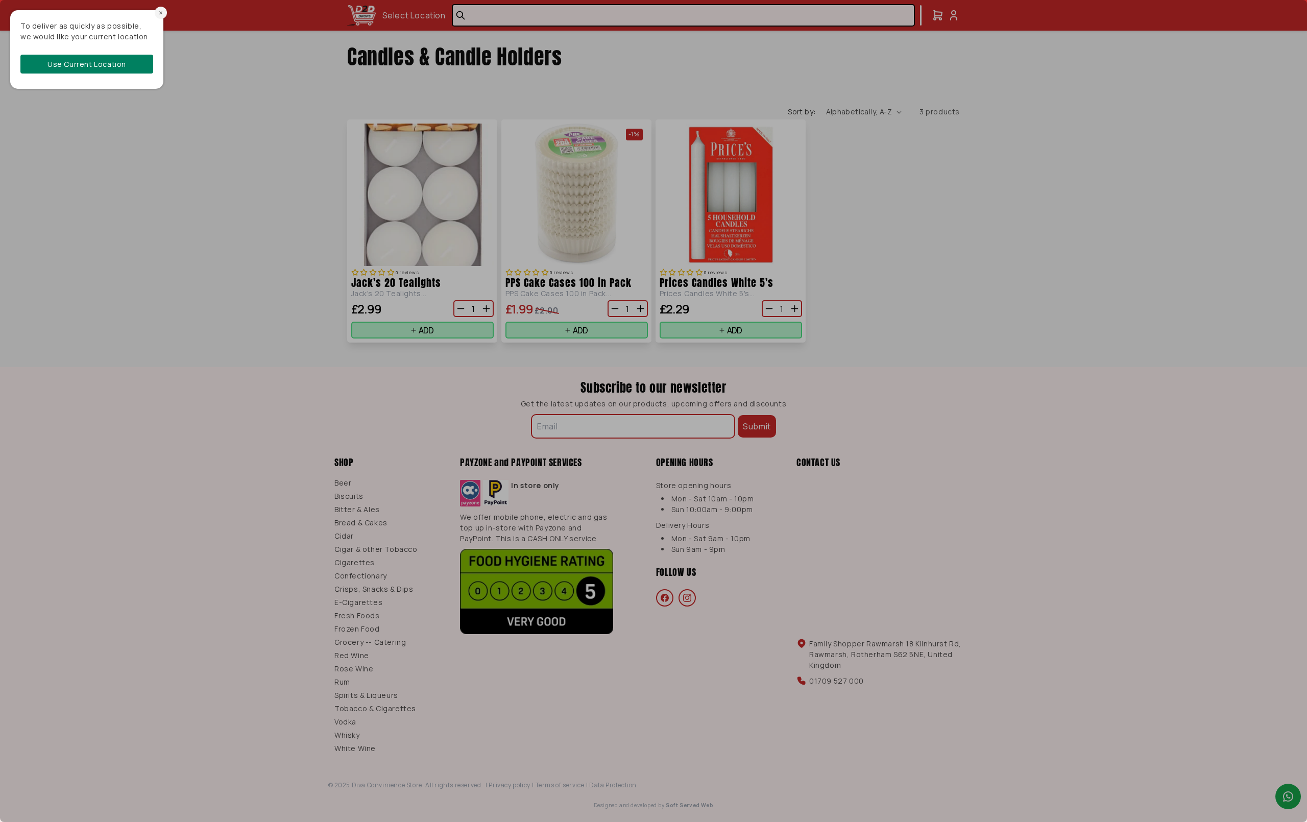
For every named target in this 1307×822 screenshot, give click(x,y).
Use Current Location (86, 64)
